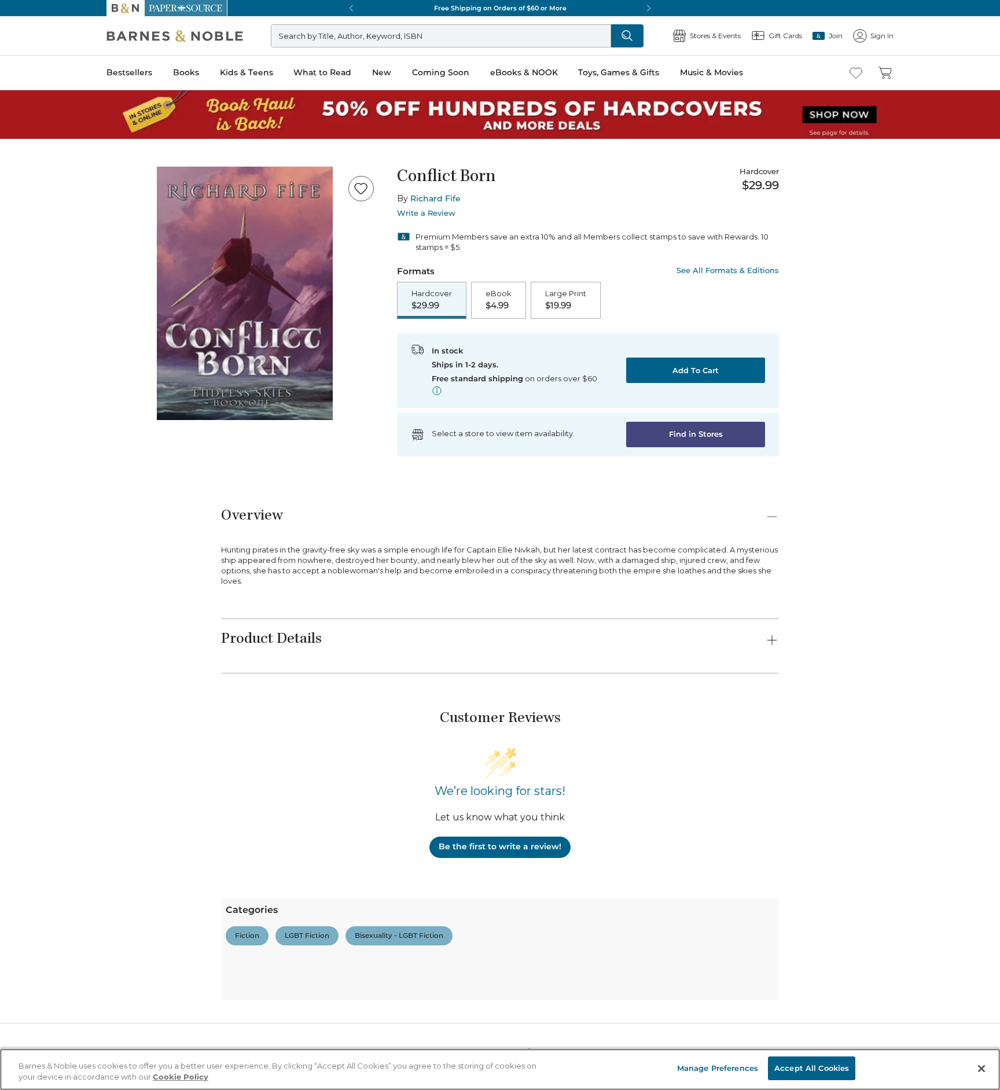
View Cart (968, 1020)
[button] (500, 545)
